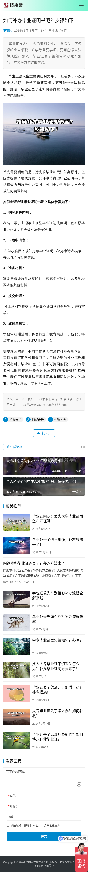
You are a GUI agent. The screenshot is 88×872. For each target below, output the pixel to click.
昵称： (13, 796)
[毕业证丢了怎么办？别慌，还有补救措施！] (16, 693)
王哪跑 (7, 30)
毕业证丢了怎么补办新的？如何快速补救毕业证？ (57, 737)
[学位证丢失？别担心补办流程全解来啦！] (16, 599)
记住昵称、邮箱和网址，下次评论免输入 (34, 825)
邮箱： (13, 806)
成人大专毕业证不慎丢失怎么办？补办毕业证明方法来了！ (55, 666)
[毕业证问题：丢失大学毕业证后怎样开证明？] (16, 522)
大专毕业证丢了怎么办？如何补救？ (57, 713)
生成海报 (15, 447)
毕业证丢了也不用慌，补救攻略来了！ (57, 542)
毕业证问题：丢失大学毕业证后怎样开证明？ (57, 518)
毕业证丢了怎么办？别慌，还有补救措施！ (57, 689)
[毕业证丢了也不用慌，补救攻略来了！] (16, 545)
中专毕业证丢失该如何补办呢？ (57, 640)
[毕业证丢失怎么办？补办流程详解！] (16, 622)
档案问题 (8, 582)
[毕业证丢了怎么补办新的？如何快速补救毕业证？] (16, 740)
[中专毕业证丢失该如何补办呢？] (16, 646)
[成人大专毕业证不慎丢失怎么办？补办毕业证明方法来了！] (16, 670)
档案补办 (60, 419)
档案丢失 (38, 419)
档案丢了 (15, 419)
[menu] (81, 5)
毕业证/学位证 (58, 30)
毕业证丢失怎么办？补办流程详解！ (57, 619)
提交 (44, 836)
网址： (13, 817)
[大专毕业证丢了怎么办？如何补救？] (16, 716)
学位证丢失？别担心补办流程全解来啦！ (57, 595)
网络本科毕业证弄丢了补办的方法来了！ (36, 563)
